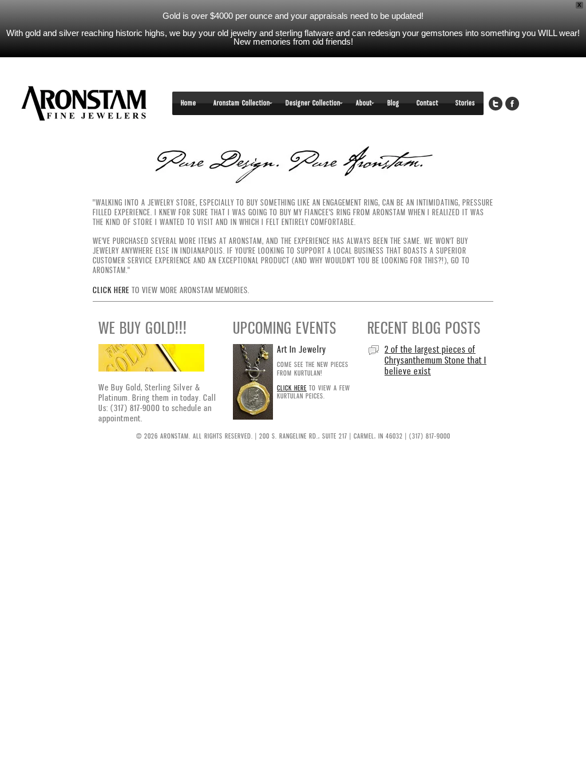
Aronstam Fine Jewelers (84, 103)
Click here (111, 290)
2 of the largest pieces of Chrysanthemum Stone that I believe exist (435, 360)
